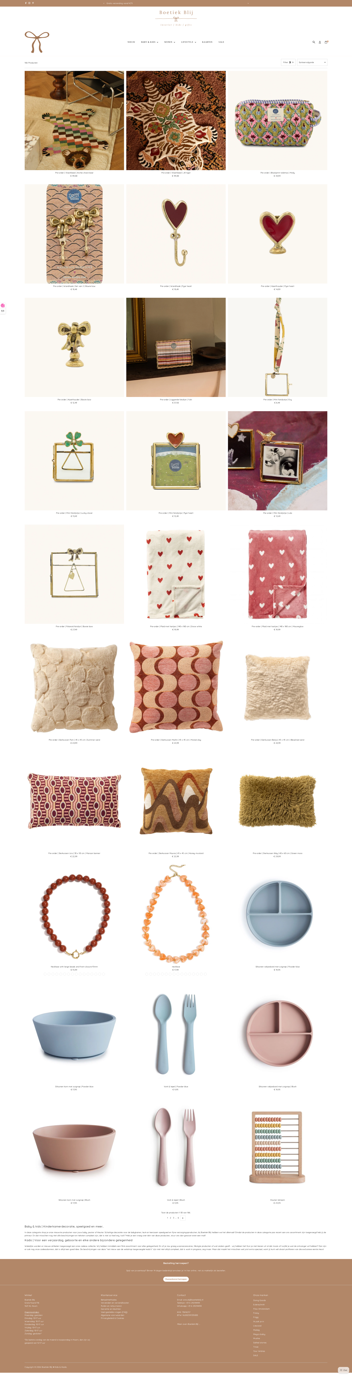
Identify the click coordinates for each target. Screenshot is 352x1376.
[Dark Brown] (76, 974)
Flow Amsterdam (261, 1309)
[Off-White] (72, 974)
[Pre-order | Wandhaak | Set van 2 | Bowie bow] (74, 234)
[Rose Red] (95, 974)
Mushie (256, 1338)
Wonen (168, 42)
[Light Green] (197, 974)
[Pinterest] (33, 3)
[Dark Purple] (88, 974)
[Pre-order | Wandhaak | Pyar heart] (176, 234)
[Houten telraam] (277, 1147)
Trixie (255, 1347)
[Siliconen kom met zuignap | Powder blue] (74, 1034)
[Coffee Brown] (146, 974)
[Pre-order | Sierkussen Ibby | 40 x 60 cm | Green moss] (277, 801)
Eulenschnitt (259, 1304)
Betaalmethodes (109, 1300)
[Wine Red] (49, 974)
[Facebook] (26, 3)
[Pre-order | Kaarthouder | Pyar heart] (277, 234)
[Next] (248, 3)
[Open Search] (314, 42)
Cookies (120, 1318)
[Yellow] (60, 974)
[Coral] (99, 974)
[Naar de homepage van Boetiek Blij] (176, 25)
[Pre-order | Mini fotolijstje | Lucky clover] (74, 460)
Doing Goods (259, 1300)
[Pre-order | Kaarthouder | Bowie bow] (74, 347)
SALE (221, 42)
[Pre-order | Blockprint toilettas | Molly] (277, 120)
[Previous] (104, 3)
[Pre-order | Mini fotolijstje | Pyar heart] (176, 460)
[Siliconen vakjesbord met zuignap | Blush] (277, 1034)
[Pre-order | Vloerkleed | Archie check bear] (74, 120)
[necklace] (176, 914)
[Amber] (166, 974)
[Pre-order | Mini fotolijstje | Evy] (277, 347)
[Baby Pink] (189, 974)
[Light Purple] (53, 974)
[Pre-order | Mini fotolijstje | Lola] (277, 460)
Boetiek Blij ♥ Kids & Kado (54, 1367)
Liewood (257, 1326)
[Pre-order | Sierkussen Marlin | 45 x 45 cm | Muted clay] (176, 687)
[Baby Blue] (64, 974)
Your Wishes (259, 1351)
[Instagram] (29, 3)
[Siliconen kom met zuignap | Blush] (74, 1147)
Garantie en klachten (111, 1309)
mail (203, 1235)
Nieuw (131, 42)
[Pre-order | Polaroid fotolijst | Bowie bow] (74, 574)
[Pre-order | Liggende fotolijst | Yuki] (176, 347)
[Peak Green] (56, 974)
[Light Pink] (45, 974)
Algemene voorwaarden (112, 1315)
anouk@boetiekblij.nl (193, 1300)
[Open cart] (325, 42)
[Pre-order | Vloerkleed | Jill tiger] (176, 120)
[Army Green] (205, 974)
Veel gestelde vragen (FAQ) (114, 1312)
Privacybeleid (107, 1318)
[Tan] (178, 974)
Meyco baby (259, 1334)
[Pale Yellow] (91, 974)
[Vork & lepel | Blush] (176, 1147)
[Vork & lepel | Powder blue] (176, 1034)
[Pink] (185, 974)
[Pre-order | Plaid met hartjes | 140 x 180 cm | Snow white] (176, 574)
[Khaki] (68, 974)
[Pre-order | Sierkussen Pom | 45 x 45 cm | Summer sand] (74, 687)
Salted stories (259, 1342)
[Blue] (80, 974)
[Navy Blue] (158, 974)
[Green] (84, 974)
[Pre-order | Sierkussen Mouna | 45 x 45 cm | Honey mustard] (176, 801)
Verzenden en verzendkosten (115, 1303)
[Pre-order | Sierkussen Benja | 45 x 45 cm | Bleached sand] (277, 687)
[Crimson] (154, 974)
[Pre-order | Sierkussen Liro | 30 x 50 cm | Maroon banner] (74, 801)
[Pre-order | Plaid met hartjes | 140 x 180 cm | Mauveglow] (277, 574)
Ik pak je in (258, 1321)
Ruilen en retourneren (111, 1306)
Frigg (255, 1317)
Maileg (256, 1330)
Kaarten (207, 42)
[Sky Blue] (103, 974)
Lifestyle (187, 42)
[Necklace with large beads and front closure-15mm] (74, 914)
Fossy (256, 1313)
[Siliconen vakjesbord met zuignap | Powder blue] (277, 914)
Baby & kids (148, 42)
